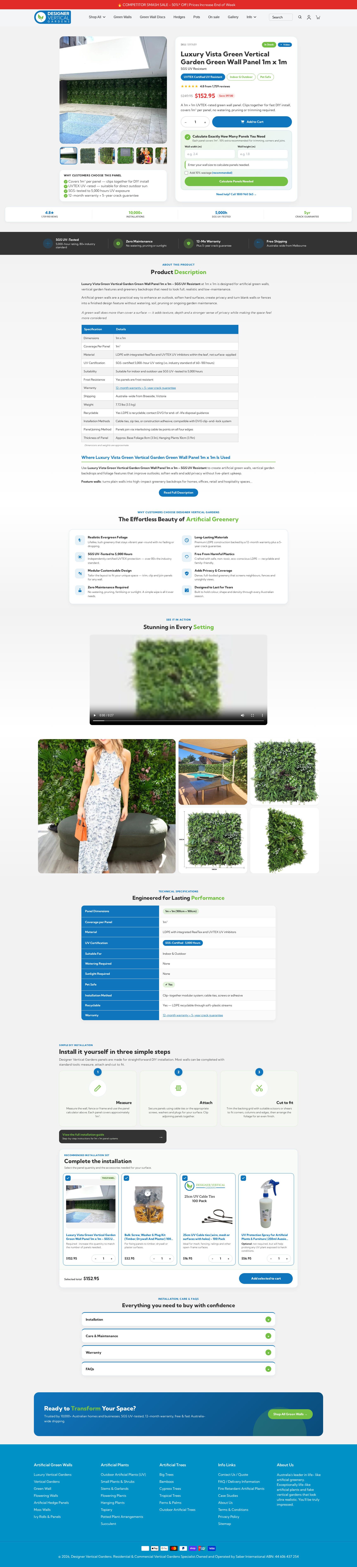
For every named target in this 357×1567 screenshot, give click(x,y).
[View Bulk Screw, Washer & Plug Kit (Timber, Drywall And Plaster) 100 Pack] (149, 1204)
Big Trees (166, 1474)
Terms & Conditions (233, 1510)
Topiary (106, 1510)
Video (286, 44)
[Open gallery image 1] (107, 806)
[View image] (113, 90)
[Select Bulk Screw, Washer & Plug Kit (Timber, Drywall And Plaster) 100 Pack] (126, 1178)
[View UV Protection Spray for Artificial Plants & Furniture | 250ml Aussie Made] (266, 1204)
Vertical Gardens (47, 1481)
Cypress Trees (170, 1488)
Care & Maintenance (177, 1336)
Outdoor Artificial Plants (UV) (123, 1474)
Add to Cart (255, 122)
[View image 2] (87, 155)
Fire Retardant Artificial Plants (241, 1488)
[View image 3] (106, 155)
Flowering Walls (46, 1495)
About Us (225, 1503)
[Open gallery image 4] (212, 840)
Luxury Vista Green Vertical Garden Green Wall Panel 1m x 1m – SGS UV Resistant (90, 1237)
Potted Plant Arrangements (122, 1517)
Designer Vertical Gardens (91, 1556)
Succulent (108, 1524)
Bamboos (166, 1481)
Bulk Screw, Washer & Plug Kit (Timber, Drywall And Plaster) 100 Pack (148, 1237)
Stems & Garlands (115, 1488)
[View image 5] (144, 155)
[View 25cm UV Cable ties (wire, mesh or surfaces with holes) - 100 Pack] (207, 1204)
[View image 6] (163, 155)
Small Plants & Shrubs (117, 1481)
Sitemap (224, 1524)
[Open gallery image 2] (212, 772)
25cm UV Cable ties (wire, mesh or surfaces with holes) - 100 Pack (206, 1237)
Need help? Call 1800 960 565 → (236, 194)
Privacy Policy (228, 1517)
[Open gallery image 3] (284, 772)
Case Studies (228, 1495)
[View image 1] (68, 155)
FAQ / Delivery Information (239, 1481)
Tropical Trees (170, 1495)
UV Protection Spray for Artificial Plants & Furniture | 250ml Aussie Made (265, 1237)
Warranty (177, 1352)
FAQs (177, 1369)
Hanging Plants (113, 1503)
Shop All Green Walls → (290, 1414)
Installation (177, 1319)
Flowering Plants (113, 1495)
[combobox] (281, 17)
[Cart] (317, 17)
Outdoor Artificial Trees (177, 1510)
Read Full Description (178, 492)
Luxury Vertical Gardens (52, 1474)
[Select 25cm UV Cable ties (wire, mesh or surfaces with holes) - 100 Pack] (185, 1178)
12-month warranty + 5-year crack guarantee (146, 388)
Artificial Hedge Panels (51, 1503)
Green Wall (42, 1488)
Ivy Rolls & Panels (47, 1517)
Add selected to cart (266, 1278)
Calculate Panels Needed (236, 181)
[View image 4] (125, 155)
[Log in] (308, 17)
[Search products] (300, 17)
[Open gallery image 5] (284, 840)
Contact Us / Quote (233, 1474)
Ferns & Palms (170, 1503)
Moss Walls (42, 1510)
